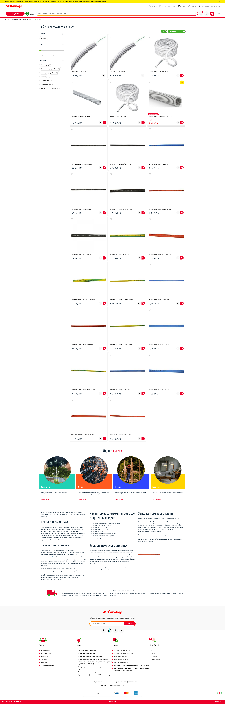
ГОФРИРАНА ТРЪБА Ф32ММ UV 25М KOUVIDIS (160, 117)
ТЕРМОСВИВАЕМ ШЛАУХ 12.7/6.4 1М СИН (159, 389)
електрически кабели (48, 557)
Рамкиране (44, 662)
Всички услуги (45, 650)
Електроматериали (28, 19)
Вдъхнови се (45, 487)
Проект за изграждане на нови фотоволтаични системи (131, 665)
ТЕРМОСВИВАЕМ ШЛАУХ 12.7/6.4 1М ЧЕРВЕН (82, 435)
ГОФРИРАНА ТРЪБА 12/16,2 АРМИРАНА (80, 117)
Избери (80, 487)
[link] (201, 13)
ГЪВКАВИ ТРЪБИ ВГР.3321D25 (78, 71)
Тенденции (156, 487)
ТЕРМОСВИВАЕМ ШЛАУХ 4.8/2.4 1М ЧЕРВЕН (160, 209)
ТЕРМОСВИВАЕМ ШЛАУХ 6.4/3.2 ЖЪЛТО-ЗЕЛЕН (121, 344)
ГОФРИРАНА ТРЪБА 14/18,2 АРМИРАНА (119, 117)
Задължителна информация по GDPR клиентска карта (94, 675)
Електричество (16, 19)
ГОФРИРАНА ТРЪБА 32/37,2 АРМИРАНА (158, 71)
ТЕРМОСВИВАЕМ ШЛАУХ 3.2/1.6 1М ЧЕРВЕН (82, 344)
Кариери (153, 653)
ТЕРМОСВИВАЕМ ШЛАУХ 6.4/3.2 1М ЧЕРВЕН (121, 435)
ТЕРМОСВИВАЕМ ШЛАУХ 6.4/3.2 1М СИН (159, 164)
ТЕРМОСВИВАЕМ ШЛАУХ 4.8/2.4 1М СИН (120, 389)
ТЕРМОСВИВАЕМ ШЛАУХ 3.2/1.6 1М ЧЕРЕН (120, 164)
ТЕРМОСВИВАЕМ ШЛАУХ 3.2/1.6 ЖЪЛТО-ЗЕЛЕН (121, 299)
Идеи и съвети (155, 659)
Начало (7, 19)
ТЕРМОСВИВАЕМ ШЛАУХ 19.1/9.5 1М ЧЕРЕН (82, 254)
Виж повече (45, 499)
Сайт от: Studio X (219, 701)
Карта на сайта (112, 701)
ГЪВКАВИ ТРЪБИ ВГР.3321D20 (117, 71)
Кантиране (44, 656)
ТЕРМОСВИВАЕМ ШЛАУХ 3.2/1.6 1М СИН (159, 299)
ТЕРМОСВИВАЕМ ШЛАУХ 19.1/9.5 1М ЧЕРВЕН (160, 254)
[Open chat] (219, 693)
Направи (118, 487)
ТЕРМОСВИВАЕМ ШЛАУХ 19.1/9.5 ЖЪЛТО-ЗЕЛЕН (83, 299)
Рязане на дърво (46, 653)
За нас (153, 650)
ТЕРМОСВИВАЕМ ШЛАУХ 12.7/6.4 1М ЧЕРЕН (121, 209)
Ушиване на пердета (47, 665)
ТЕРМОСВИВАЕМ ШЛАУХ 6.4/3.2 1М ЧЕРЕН (81, 164)
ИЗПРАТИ (129, 623)
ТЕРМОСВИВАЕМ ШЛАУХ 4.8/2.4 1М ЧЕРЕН (81, 209)
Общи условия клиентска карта (87, 672)
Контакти (154, 656)
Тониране (44, 659)
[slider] (40, 50)
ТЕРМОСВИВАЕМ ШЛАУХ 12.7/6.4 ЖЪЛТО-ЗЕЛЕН (122, 254)
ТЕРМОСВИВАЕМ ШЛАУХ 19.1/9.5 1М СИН (159, 344)
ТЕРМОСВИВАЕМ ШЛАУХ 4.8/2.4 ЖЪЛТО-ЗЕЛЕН (83, 389)
